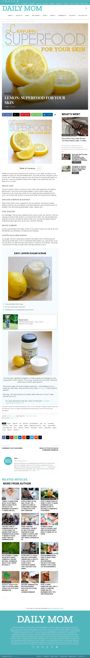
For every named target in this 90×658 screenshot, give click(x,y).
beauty (9, 423)
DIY (20, 423)
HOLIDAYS (72, 15)
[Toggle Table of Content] (38, 168)
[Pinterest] (9, 1)
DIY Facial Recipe (34, 423)
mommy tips (34, 427)
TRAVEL (52, 15)
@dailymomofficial (56, 608)
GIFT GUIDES (24, 3)
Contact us (81, 656)
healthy (26, 425)
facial (11, 425)
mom (15, 427)
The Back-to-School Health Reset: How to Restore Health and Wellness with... (79, 168)
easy (41, 423)
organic (54, 427)
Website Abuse (72, 656)
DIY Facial (25, 423)
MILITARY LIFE (83, 15)
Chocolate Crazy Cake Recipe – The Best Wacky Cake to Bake (74, 139)
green (15, 425)
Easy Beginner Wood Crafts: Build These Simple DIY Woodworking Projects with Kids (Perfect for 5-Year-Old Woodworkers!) (48, 561)
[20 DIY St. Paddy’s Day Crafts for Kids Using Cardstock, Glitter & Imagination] (10, 577)
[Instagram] (6, 1)
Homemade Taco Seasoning (12, 448)
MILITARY (17, 3)
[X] (14, 1)
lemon (44, 425)
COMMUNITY (62, 15)
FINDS (27, 15)
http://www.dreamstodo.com (20, 460)
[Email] (28, 437)
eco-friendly (51, 423)
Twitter (30, 470)
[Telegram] (32, 437)
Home (3, 21)
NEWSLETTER (59, 3)
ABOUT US (38, 3)
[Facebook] (3, 1)
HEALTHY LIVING (9, 524)
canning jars (42, 388)
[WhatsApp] (16, 437)
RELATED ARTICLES (14, 479)
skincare (9, 429)
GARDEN (5, 553)
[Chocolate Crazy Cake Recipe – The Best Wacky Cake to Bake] (75, 126)
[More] (55, 114)
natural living (47, 427)
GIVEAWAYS (32, 3)
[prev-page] (3, 597)
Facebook (37, 470)
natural (40, 427)
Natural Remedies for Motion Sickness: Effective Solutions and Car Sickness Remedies (29, 588)
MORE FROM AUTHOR (17, 483)
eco (45, 423)
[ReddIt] (24, 437)
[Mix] (36, 437)
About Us (39, 656)
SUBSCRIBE (51, 3)
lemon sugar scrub (7, 427)
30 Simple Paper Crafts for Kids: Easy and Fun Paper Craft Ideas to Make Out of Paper (49, 530)
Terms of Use (63, 656)
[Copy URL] (40, 437)
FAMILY (10, 15)
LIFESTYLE (19, 15)
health (20, 425)
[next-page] (6, 597)
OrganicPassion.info (30, 416)
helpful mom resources (35, 425)
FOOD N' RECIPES (48, 499)
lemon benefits (51, 425)
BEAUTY (15, 21)
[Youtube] (17, 1)
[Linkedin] (20, 437)
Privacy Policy (55, 656)
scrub (4, 429)
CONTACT (76, 3)
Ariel (7, 106)
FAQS (71, 3)
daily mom (15, 423)
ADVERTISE (45, 3)
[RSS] (11, 1)
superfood (15, 429)
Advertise (46, 656)
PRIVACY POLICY (84, 3)
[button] (86, 8)
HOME (45, 15)
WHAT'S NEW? (71, 114)
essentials (5, 425)
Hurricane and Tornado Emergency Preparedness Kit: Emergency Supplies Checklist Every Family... (80, 157)
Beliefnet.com (11, 416)
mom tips (20, 427)
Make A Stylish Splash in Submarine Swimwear (48, 449)
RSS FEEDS (66, 3)
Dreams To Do (14, 418)
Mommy (27, 427)
